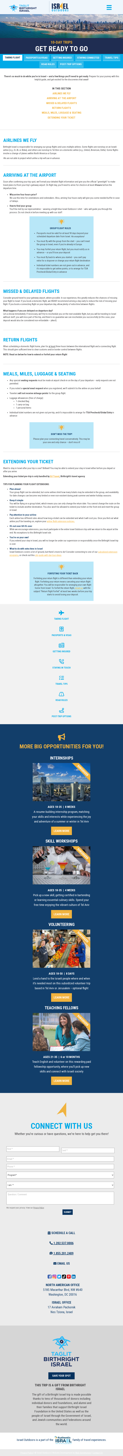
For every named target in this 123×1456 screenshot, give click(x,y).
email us (79, 588)
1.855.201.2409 (63, 1253)
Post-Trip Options (71, 64)
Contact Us (98, 1453)
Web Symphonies (83, 1453)
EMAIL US (63, 1263)
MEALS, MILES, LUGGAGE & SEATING (61, 112)
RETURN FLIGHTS (61, 107)
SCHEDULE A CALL (63, 1233)
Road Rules (48, 64)
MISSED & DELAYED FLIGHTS (61, 103)
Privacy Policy (38, 1208)
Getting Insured (62, 57)
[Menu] (108, 7)
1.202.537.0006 (63, 1243)
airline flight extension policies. (61, 521)
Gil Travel (54, 476)
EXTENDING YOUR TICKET (61, 117)
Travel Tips (111, 57)
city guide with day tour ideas (48, 555)
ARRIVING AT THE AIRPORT (61, 98)
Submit (67, 1212)
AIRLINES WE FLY (61, 93)
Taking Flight (12, 57)
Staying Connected (88, 57)
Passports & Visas (37, 57)
